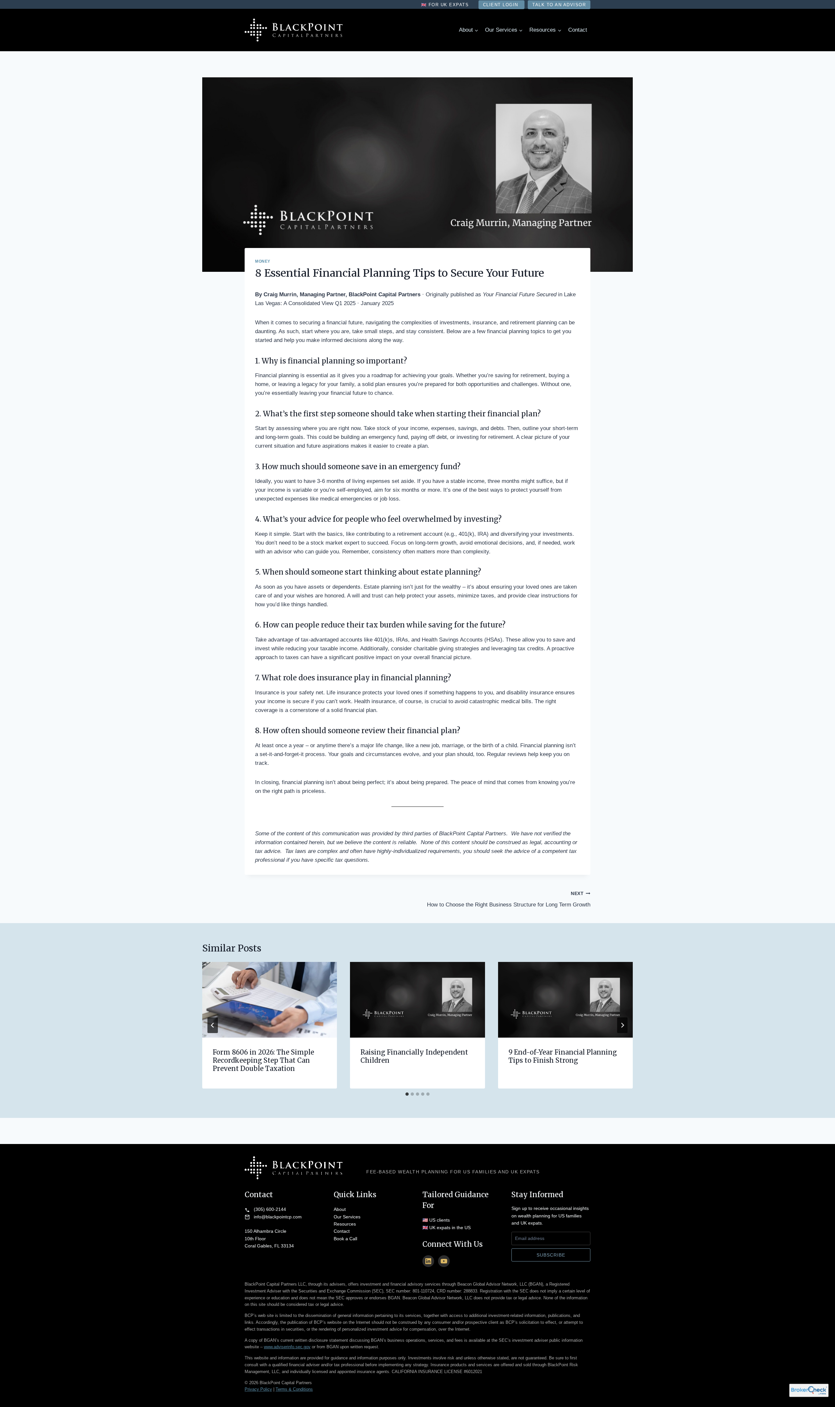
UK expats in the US (450, 1227)
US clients (439, 1220)
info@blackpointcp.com (278, 1216)
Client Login (501, 4)
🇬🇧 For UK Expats (446, 4)
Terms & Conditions (294, 1389)
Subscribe (551, 1255)
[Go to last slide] (212, 1025)
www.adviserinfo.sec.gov (287, 1346)
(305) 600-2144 (270, 1209)
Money (262, 261)
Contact (577, 30)
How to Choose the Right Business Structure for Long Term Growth (508, 899)
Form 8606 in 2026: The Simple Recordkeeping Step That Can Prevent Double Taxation (263, 1060)
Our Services (347, 1216)
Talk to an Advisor (559, 4)
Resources (345, 1224)
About (340, 1209)
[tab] (407, 1094)
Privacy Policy (258, 1389)
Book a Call (345, 1238)
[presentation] (269, 1000)
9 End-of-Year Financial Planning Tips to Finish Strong (563, 1056)
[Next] (622, 1025)
